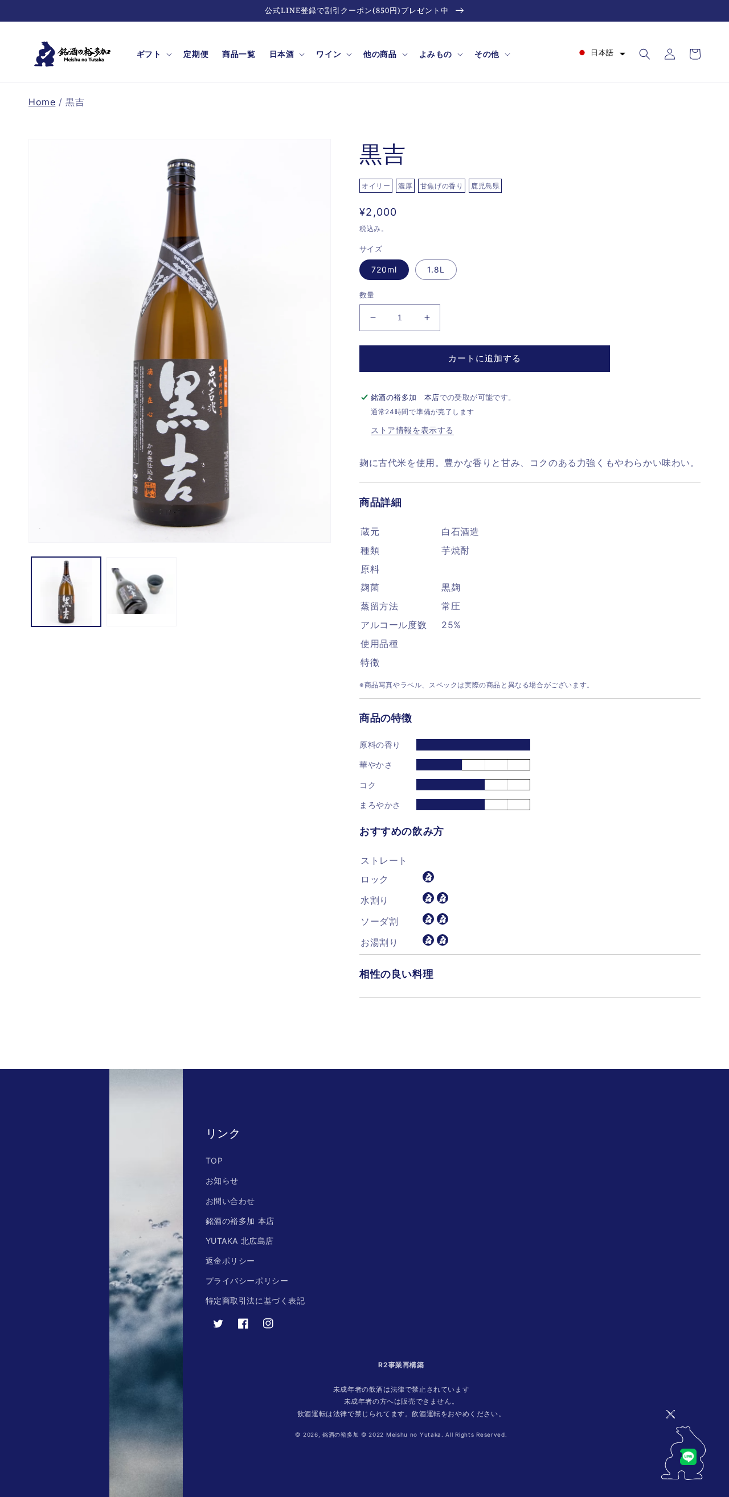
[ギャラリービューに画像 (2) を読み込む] (141, 591)
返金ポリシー (231, 1260)
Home (41, 102)
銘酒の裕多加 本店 (240, 1221)
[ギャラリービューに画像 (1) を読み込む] (66, 591)
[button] (153, 54)
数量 (367, 294)
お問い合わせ (231, 1201)
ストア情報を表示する (412, 430)
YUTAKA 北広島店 (240, 1241)
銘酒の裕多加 (340, 1434)
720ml (384, 269)
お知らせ (222, 1180)
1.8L (436, 269)
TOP (214, 1160)
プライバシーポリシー (247, 1280)
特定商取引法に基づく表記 (255, 1300)
